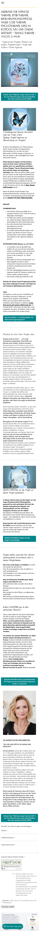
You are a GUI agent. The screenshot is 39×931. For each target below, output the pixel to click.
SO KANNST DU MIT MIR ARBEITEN (16, 740)
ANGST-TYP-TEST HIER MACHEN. (20, 198)
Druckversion (7, 914)
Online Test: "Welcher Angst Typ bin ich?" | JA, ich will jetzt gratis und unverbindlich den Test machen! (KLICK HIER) (19, 97)
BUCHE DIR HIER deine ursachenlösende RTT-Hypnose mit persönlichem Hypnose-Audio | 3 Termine (19, 681)
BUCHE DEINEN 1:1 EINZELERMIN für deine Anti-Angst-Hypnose (19, 318)
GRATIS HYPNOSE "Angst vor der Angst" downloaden (17, 539)
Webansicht (34, 914)
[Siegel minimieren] (37, 918)
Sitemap (13, 914)
